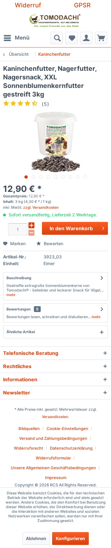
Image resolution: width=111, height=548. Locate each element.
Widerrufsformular (53, 457)
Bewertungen (18, 309)
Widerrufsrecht (28, 448)
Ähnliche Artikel (20, 331)
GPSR (82, 5)
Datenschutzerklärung (71, 448)
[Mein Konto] (86, 38)
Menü (22, 38)
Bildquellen (29, 428)
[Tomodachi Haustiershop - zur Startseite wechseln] (55, 21)
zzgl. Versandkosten (41, 207)
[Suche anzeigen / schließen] (57, 38)
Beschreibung (18, 278)
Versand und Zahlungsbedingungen (53, 438)
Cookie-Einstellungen (67, 428)
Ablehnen (36, 538)
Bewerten (53, 243)
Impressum (55, 477)
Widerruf (28, 5)
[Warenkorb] (101, 38)
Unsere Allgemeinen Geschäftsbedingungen (53, 467)
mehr (11, 294)
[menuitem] (16, 38)
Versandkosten (55, 416)
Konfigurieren (70, 538)
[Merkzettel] (71, 38)
